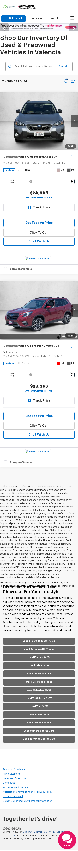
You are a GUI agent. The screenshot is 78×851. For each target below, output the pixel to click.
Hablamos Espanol (13, 796)
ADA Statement (11, 774)
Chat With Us (39, 241)
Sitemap (38, 832)
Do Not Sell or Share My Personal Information (27, 801)
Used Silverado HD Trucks (39, 649)
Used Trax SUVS (39, 706)
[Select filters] (65, 81)
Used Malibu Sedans (39, 723)
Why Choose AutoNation (16, 787)
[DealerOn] (12, 828)
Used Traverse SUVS (39, 674)
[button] (13, 18)
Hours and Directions (14, 778)
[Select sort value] (72, 81)
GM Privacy (49, 832)
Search (63, 66)
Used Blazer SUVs (39, 714)
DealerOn (27, 832)
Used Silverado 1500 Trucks (39, 641)
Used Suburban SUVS (39, 690)
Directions (36, 18)
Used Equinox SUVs (39, 657)
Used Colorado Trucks (39, 682)
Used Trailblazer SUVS (39, 698)
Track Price (41, 207)
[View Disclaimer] (31, 181)
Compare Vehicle (21, 269)
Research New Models (15, 769)
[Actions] (71, 157)
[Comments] (72, 181)
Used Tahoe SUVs (39, 665)
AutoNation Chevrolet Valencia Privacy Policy (27, 792)
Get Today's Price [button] (39, 223)
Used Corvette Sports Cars (39, 739)
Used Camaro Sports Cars (39, 731)
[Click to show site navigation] (72, 18)
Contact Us (9, 783)
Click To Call (39, 232)
